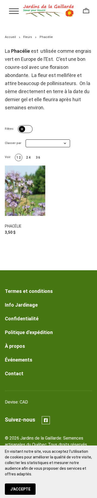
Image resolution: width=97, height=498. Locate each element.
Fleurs (27, 37)
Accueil (10, 37)
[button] (48, 143)
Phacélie (13, 226)
